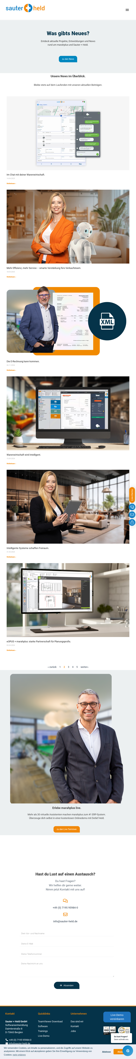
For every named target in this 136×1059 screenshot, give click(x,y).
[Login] (132, 522)
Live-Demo (43, 1035)
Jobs (73, 1031)
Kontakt (75, 1026)
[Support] (132, 507)
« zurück (52, 667)
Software (43, 1026)
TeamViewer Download (50, 1021)
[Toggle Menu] (127, 10)
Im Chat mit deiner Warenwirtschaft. (26, 174)
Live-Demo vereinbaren (117, 1017)
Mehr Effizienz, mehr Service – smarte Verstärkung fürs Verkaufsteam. (44, 268)
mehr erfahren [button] (19, 1055)
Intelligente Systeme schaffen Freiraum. (28, 548)
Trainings (43, 1031)
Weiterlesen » (11, 183)
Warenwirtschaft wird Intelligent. (24, 454)
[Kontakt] (132, 514)
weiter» (84, 667)
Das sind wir (77, 1021)
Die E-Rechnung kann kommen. (23, 361)
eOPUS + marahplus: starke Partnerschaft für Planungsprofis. (39, 641)
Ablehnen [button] (106, 1052)
